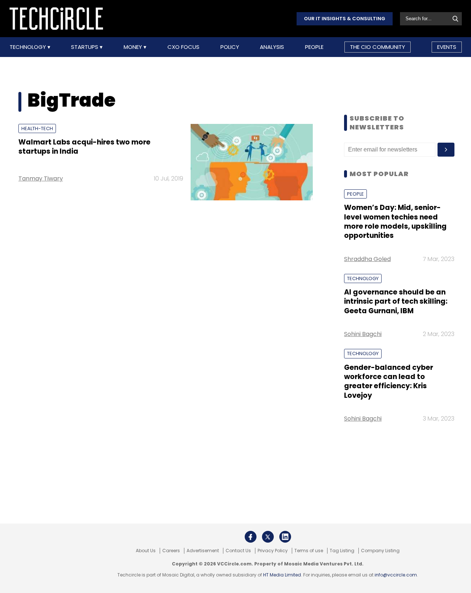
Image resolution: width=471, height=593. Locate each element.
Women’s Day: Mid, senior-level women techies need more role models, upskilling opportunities (395, 221)
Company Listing (380, 551)
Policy (229, 47)
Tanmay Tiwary (40, 178)
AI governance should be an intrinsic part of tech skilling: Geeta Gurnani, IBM (395, 301)
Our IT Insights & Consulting (344, 18)
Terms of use (308, 551)
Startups (85, 47)
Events (446, 47)
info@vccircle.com (396, 575)
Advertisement (203, 551)
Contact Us (238, 551)
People (314, 47)
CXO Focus (183, 47)
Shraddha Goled (367, 259)
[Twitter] (268, 537)
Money (134, 47)
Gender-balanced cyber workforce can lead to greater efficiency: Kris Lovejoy (388, 381)
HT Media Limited (282, 575)
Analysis (272, 47)
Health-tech (37, 128)
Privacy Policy (273, 551)
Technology (28, 47)
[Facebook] (250, 537)
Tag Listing (342, 551)
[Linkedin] (285, 537)
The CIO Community (377, 47)
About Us (146, 551)
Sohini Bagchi (363, 334)
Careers (171, 551)
